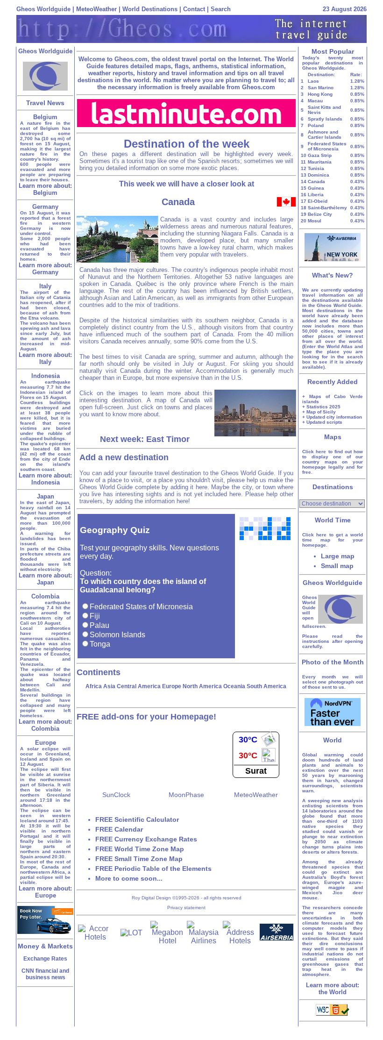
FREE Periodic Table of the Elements (153, 868)
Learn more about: (45, 189)
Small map (337, 566)
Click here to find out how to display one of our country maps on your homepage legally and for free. (332, 462)
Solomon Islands (117, 635)
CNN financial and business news (45, 974)
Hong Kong (320, 94)
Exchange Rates (45, 958)
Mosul (314, 220)
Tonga (100, 644)
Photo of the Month (333, 662)
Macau (315, 100)
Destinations (332, 487)
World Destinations (149, 9)
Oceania (234, 686)
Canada (316, 181)
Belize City (320, 214)
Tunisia (316, 168)
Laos (313, 81)
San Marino (320, 87)
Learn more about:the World (332, 989)
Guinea (316, 188)
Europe (171, 686)
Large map (338, 556)
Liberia (316, 194)
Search (221, 9)
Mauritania (320, 161)
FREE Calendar (119, 829)
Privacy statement (186, 907)
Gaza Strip (320, 155)
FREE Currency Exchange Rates (146, 839)
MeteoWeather (96, 9)
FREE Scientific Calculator (137, 819)
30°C (248, 739)
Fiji (95, 616)
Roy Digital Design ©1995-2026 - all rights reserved (186, 897)
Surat (256, 771)
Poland (316, 125)
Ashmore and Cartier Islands (324, 134)
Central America (139, 686)
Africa (93, 686)
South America (266, 686)
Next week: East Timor (145, 439)
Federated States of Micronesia (141, 607)
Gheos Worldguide (43, 9)
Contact (194, 9)
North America (202, 686)
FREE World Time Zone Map (139, 849)
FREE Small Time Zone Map (139, 858)
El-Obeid (317, 201)
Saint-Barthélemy (327, 207)
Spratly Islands (325, 118)
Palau (99, 625)
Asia (109, 686)
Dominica (318, 175)
